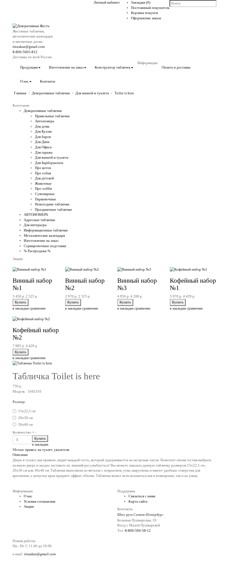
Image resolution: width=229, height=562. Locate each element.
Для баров (43, 137)
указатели (61, 450)
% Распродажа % (37, 251)
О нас (28, 496)
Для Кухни (43, 131)
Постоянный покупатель (150, 8)
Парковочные (45, 199)
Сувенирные (45, 194)
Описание (20, 455)
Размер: (19, 402)
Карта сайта (137, 501)
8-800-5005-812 (25, 52)
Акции (29, 506)
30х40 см (25, 424)
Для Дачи (42, 142)
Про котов (43, 168)
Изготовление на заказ (41, 240)
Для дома (42, 126)
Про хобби (43, 188)
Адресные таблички (39, 220)
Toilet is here (124, 93)
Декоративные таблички (51, 93)
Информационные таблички (46, 230)
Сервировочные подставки (45, 246)
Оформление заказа (146, 18)
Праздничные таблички (53, 209)
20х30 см (25, 418)
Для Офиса (43, 147)
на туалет (45, 450)
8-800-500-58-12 (138, 530)
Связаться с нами (141, 496)
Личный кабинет (107, 2)
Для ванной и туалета (92, 93)
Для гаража (44, 152)
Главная (20, 93)
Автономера (44, 121)
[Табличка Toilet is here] (32, 363)
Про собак (43, 173)
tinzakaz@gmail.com (29, 47)
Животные (43, 183)
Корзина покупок (144, 13)
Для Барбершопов (49, 163)
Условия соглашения (39, 501)
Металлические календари (44, 235)
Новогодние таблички (52, 204)
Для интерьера (35, 225)
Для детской (44, 178)
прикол (30, 450)
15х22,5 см (26, 411)
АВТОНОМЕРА (36, 214)
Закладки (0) (140, 2)
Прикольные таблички (52, 116)
